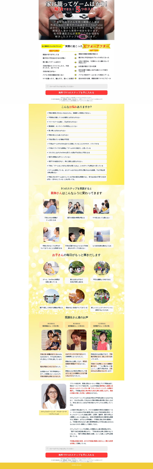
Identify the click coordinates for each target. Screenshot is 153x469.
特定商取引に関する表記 (76, 465)
